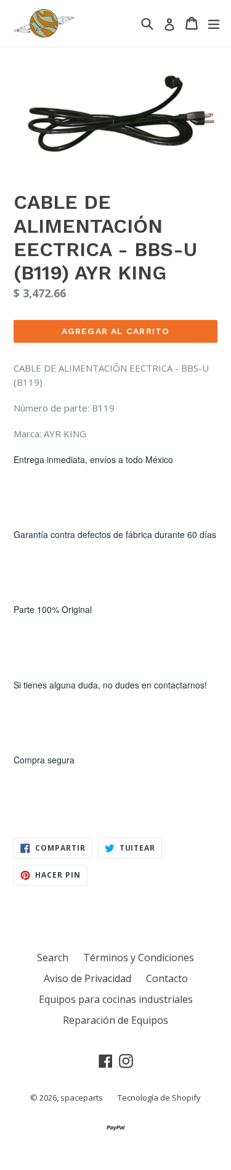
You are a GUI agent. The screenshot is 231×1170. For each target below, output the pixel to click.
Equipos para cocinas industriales (116, 999)
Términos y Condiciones (138, 957)
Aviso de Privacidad (87, 978)
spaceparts (81, 1097)
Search (52, 957)
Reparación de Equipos (115, 1020)
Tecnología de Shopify (159, 1097)
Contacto (167, 978)
